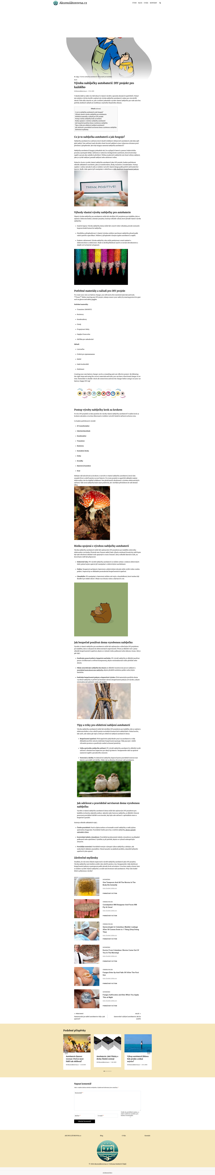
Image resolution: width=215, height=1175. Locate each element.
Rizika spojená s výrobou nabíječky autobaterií (90, 121)
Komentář (79, 1093)
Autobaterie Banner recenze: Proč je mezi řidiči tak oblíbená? (74, 1058)
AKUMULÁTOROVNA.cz (73, 1136)
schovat (98, 108)
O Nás (146, 3)
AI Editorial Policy (107, 1172)
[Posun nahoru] (210, 1172)
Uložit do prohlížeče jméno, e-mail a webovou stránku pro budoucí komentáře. (130, 1113)
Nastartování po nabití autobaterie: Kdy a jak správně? (89, 1016)
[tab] (104, 1071)
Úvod (134, 3)
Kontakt (153, 3)
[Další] (148, 1052)
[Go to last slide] (66, 1052)
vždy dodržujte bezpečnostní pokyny (125, 169)
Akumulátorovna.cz (81, 91)
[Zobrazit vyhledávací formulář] (160, 2)
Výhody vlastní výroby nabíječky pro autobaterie (90, 114)
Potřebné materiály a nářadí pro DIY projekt (89, 116)
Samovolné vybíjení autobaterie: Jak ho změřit (127, 1016)
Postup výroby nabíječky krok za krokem (88, 118)
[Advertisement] (107, 18)
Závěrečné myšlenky (81, 129)
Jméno (78, 1116)
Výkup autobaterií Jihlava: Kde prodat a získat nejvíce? (138, 1058)
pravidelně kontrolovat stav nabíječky (90, 670)
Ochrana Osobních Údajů (117, 1164)
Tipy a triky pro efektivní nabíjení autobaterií (89, 125)
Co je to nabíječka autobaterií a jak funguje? (89, 112)
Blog (140, 3)
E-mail (101, 1116)
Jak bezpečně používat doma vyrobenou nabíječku (91, 123)
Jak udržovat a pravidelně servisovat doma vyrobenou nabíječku (96, 127)
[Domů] (74, 76)
